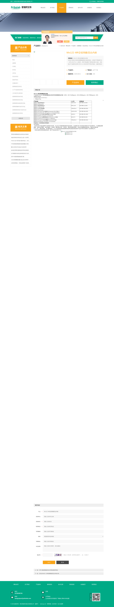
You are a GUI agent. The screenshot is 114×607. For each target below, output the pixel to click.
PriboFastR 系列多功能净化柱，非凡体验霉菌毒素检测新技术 (20, 140)
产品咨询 (75, 82)
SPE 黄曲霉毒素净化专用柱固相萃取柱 (48, 570)
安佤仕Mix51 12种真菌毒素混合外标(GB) (49, 573)
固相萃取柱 (15, 79)
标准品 (14, 69)
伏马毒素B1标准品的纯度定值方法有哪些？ (20, 153)
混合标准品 (15, 76)
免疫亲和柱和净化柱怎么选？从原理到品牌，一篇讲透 (20, 137)
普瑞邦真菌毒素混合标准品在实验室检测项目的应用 (20, 134)
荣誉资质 (71, 584)
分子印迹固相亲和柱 (17, 89)
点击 (28, 55)
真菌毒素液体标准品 (17, 96)
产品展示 (61, 7)
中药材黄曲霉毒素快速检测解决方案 (20, 143)
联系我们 (99, 7)
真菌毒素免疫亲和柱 (17, 113)
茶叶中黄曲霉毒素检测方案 (17, 156)
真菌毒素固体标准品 (17, 99)
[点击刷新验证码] (58, 555)
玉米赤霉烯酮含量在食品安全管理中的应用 (20, 159)
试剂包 (14, 73)
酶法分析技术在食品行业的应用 (18, 147)
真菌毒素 (14, 55)
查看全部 (21, 118)
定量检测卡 (15, 83)
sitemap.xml (43, 604)
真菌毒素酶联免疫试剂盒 (18, 106)
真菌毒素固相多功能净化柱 (19, 110)
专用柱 (14, 66)
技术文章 (80, 7)
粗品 (13, 59)
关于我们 (52, 7)
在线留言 (89, 7)
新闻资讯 (71, 7)
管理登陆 (49, 604)
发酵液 (14, 63)
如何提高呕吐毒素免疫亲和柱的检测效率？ (20, 150)
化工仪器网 (60, 604)
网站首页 (43, 7)
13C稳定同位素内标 (17, 93)
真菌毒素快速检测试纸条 (18, 103)
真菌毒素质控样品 (17, 86)
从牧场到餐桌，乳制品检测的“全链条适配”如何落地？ (20, 163)
